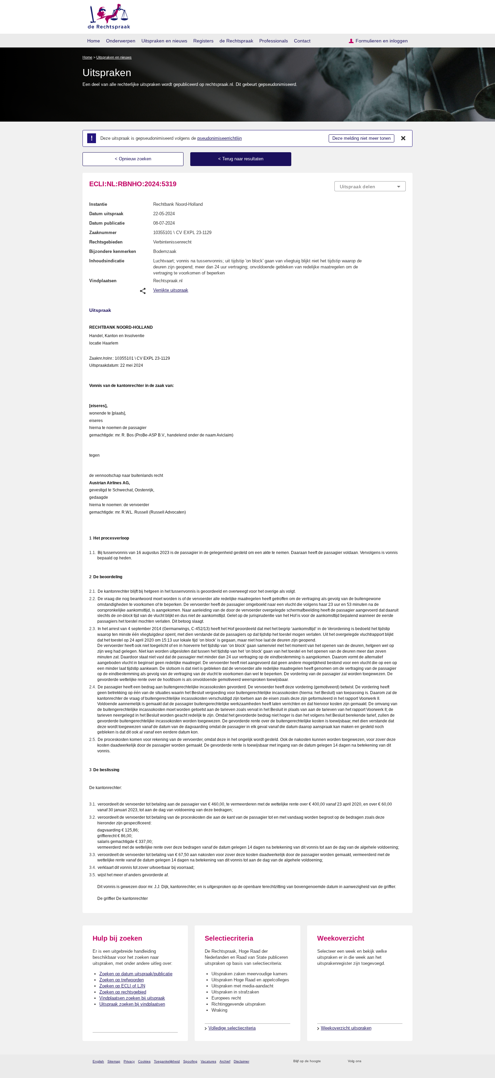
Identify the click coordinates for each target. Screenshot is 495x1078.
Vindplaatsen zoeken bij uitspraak (132, 998)
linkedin (393, 1061)
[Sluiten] (403, 138)
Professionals (273, 40)
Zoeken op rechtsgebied (122, 991)
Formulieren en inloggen (382, 40)
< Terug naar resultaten (240, 158)
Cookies (144, 1061)
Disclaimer (241, 1061)
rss (327, 1061)
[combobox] (370, 186)
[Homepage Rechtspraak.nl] (106, 15)
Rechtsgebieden (106, 241)
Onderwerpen (120, 40)
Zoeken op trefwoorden (121, 979)
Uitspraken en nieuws (164, 40)
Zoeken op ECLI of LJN (122, 985)
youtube (402, 1061)
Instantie (98, 204)
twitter (367, 1061)
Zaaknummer (103, 232)
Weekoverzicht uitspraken (346, 1028)
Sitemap (113, 1061)
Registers (203, 40)
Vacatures (208, 1061)
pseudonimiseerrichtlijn (219, 138)
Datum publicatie (107, 223)
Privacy (129, 1061)
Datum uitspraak (106, 213)
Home (93, 40)
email (335, 1061)
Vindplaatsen (103, 280)
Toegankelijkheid (167, 1061)
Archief (225, 1061)
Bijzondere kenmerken (112, 251)
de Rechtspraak (236, 40)
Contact (302, 40)
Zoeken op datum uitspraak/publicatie (135, 973)
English (98, 1061)
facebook (376, 1061)
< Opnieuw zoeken (133, 158)
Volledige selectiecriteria (232, 1028)
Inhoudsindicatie (106, 260)
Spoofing (190, 1061)
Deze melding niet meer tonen (361, 138)
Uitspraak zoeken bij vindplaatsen (132, 1004)
